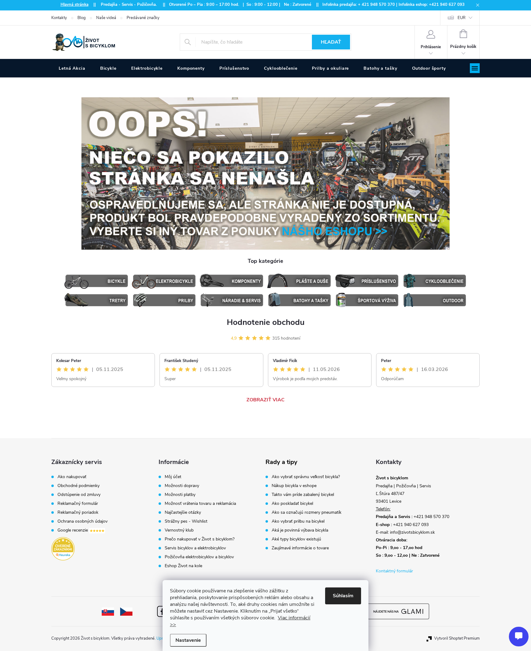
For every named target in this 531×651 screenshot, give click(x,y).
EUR (462, 18)
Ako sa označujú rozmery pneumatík (306, 512)
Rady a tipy (281, 462)
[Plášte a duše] (299, 281)
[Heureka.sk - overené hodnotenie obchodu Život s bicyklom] (63, 548)
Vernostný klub (179, 530)
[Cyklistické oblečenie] (434, 281)
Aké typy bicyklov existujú (296, 539)
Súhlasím (343, 595)
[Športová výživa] (367, 300)
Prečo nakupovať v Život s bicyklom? (199, 539)
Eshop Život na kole (183, 565)
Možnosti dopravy (182, 485)
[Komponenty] (231, 281)
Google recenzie (73, 530)
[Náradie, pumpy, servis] (231, 300)
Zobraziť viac (265, 399)
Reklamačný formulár (77, 503)
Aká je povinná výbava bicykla (300, 530)
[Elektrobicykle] (164, 281)
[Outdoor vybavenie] (434, 300)
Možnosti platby (180, 494)
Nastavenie (188, 640)
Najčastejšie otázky (183, 512)
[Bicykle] (96, 281)
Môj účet (173, 476)
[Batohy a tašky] (299, 300)
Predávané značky (143, 18)
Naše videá (106, 18)
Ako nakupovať (71, 476)
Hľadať (331, 42)
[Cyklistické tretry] (96, 300)
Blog (81, 18)
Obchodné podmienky (78, 485)
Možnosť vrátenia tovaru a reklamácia (200, 503)
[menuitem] (72, 68)
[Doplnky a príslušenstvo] (367, 281)
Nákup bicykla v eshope (294, 485)
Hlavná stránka (74, 4)
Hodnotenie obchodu (266, 322)
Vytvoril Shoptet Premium (457, 638)
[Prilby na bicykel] (164, 300)
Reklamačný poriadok (77, 512)
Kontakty (59, 18)
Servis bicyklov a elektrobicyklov (195, 548)
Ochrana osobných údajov (82, 521)
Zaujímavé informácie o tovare (300, 548)
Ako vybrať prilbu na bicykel (298, 521)
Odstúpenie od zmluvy (78, 494)
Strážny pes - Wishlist (186, 521)
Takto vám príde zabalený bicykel (303, 494)
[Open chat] (519, 636)
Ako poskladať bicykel (292, 503)
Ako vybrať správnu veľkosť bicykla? (306, 476)
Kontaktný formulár (394, 571)
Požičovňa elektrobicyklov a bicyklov (199, 557)
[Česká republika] (126, 611)
